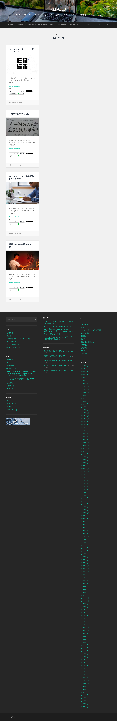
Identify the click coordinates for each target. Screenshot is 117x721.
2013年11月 (85, 680)
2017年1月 (84, 624)
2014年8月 (84, 666)
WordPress (30, 717)
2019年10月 (85, 536)
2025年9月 (84, 395)
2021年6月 (84, 495)
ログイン (10, 401)
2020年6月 (84, 519)
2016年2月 (84, 651)
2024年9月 (84, 422)
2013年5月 (84, 698)
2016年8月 (84, 636)
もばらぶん (58, 9)
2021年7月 (84, 492)
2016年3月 (84, 648)
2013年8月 (84, 689)
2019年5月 (84, 551)
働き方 (83, 339)
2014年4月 (84, 671)
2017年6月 (84, 613)
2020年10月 (85, 513)
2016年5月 (84, 642)
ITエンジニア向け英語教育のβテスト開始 (22, 177)
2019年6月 (84, 548)
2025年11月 (85, 389)
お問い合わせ (62, 24)
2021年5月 (84, 498)
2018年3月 (84, 589)
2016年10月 (85, 630)
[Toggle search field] (108, 25)
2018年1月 (84, 595)
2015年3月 (84, 657)
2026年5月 (84, 372)
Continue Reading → (15, 86)
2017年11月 (85, 601)
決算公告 (11, 365)
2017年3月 (84, 621)
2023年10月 (85, 448)
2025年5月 (84, 407)
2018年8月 (84, 577)
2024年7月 (84, 425)
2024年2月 (84, 436)
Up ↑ (109, 717)
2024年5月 (84, 427)
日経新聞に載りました (19, 113)
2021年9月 (84, 486)
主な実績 (11, 362)
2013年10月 (85, 683)
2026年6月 (84, 369)
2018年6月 (84, 583)
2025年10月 (85, 392)
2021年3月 (84, 504)
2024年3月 (84, 433)
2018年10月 (85, 571)
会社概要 (10, 24)
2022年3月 (84, 483)
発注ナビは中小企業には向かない (55, 351)
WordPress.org (12, 410)
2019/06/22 (14, 165)
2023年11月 (85, 445)
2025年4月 (84, 410)
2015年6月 (84, 654)
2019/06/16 (14, 233)
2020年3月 (84, 527)
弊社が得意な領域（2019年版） (21, 245)
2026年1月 (84, 383)
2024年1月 (84, 439)
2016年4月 (84, 645)
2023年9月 (84, 451)
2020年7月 (84, 516)
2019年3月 (84, 557)
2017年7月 (84, 610)
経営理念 (84, 354)
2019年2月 (84, 560)
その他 (83, 327)
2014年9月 (84, 663)
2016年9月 (84, 633)
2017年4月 (84, 619)
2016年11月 (85, 627)
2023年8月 (84, 454)
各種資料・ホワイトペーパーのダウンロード (40, 24)
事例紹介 (84, 336)
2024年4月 (84, 430)
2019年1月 (84, 563)
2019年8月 (84, 542)
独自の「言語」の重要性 (52, 334)
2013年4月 (84, 701)
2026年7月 (84, 366)
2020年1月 (84, 533)
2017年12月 (85, 598)
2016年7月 (84, 639)
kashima (70, 351)
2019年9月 (84, 539)
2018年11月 (85, 569)
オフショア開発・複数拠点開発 (91, 330)
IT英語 (83, 321)
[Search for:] (21, 319)
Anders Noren (102, 717)
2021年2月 (84, 507)
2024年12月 (85, 413)
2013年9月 (84, 686)
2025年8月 (84, 398)
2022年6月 (84, 477)
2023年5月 (84, 463)
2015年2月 (84, 660)
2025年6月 (84, 404)
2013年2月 (84, 707)
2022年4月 (84, 480)
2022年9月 (84, 475)
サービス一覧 (11, 368)
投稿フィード (11, 404)
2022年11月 (85, 469)
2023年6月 (84, 460)
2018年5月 (84, 586)
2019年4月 (84, 554)
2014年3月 (84, 674)
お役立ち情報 (85, 324)
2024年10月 (85, 419)
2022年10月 (85, 472)
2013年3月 (84, 704)
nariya (70, 356)
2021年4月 (84, 501)
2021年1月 (84, 510)
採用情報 (20, 24)
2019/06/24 (14, 102)
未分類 (83, 351)
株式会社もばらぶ (75, 24)
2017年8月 (84, 607)
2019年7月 (84, 545)
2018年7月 (84, 580)
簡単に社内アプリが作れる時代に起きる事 (58, 326)
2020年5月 (84, 521)
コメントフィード (13, 407)
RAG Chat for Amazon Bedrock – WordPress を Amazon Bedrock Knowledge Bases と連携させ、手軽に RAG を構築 (22, 373)
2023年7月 (84, 457)
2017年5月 (84, 616)
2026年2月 (84, 380)
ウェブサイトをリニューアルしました (21, 50)
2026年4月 (84, 375)
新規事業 (84, 348)
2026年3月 (84, 377)
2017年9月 (84, 604)
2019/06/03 (14, 299)
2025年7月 (84, 401)
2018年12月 (85, 566)
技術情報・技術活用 (87, 342)
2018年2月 (84, 592)
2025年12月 (85, 386)
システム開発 (85, 333)
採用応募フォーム (14, 386)
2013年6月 (84, 695)
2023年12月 (85, 442)
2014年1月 (84, 677)
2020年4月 (84, 524)
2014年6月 (84, 668)
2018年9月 (84, 574)
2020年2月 (84, 530)
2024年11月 (85, 416)
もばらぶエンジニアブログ (93, 24)
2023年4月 (84, 466)
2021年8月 (84, 489)
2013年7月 (84, 692)
